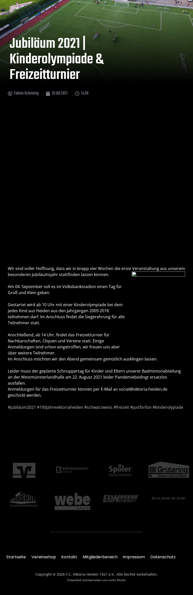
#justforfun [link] (141, 407)
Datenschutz (163, 557)
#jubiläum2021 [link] (22, 407)
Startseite (16, 557)
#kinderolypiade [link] (168, 407)
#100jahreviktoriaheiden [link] (60, 407)
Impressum (134, 557)
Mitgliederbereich (100, 557)
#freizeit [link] (121, 407)
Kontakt (69, 557)
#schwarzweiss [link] (98, 407)
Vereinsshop (43, 557)
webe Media (117, 580)
